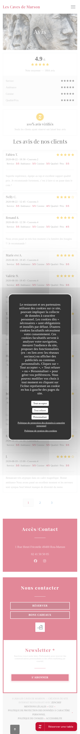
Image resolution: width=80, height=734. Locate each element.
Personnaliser (40, 417)
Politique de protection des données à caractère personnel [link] (41, 424)
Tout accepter (40, 403)
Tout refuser (40, 410)
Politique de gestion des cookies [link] (40, 430)
